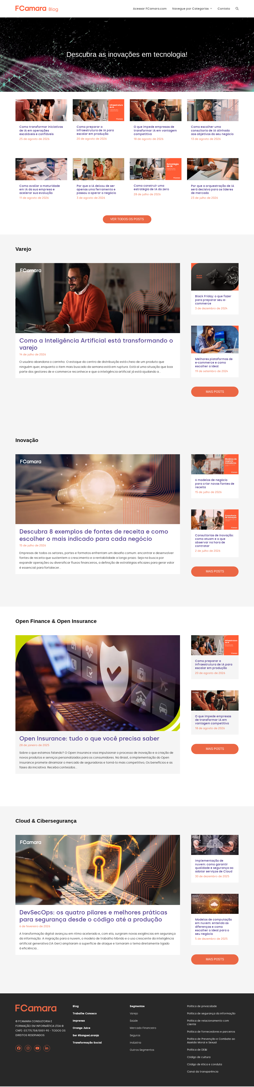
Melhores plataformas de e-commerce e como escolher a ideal (214, 362)
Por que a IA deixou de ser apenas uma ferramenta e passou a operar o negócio (96, 189)
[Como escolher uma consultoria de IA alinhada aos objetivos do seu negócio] (213, 109)
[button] (237, 8)
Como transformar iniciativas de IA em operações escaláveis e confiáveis (41, 130)
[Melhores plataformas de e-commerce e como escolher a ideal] (215, 339)
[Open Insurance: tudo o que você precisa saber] (97, 682)
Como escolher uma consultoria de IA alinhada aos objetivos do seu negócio (212, 130)
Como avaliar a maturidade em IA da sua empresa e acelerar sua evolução (39, 189)
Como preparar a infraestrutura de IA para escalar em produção (95, 130)
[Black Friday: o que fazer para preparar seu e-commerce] (215, 276)
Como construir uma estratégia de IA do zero (151, 187)
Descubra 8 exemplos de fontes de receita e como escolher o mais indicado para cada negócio (93, 535)
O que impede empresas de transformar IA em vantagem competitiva (155, 130)
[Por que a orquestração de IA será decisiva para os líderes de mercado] (213, 168)
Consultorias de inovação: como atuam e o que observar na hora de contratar (214, 541)
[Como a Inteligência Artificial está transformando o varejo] (97, 297)
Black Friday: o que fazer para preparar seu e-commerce (213, 299)
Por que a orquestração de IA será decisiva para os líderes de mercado (212, 189)
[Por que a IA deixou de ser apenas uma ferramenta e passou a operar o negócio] (98, 168)
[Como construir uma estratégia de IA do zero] (155, 168)
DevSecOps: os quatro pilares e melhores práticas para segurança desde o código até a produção (93, 916)
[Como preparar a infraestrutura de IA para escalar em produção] (98, 109)
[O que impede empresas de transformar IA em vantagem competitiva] (155, 109)
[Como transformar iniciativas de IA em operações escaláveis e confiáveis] (41, 109)
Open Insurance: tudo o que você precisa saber (89, 738)
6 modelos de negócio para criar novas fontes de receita (214, 483)
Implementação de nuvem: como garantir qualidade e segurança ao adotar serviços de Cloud (214, 866)
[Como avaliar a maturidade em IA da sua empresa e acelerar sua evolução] (41, 168)
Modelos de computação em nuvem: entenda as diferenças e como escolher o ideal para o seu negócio (213, 927)
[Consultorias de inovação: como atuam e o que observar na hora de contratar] (215, 519)
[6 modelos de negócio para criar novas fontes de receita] (215, 463)
